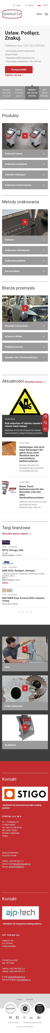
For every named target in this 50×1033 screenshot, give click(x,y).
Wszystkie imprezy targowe (15, 533)
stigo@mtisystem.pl (22, 864)
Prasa (19, 999)
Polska (45, 5)
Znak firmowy (13, 1022)
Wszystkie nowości (34, 382)
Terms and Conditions (25, 1027)
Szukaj (30, 5)
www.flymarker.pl (16, 867)
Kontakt (29, 999)
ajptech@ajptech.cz (16, 977)
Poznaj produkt (18, 69)
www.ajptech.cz (24, 980)
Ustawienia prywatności (32, 1022)
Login (18, 5)
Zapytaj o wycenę (13, 75)
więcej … (6, 583)
